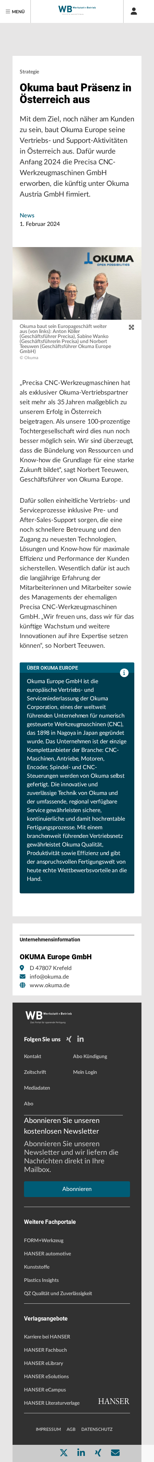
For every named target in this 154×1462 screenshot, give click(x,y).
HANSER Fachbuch (45, 1350)
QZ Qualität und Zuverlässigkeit (58, 1293)
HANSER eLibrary (43, 1363)
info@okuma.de (49, 977)
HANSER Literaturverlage (52, 1403)
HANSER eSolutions (46, 1376)
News (27, 215)
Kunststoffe (36, 1267)
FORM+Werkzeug (43, 1240)
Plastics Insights (41, 1280)
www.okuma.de (49, 985)
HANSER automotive (47, 1253)
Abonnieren (77, 1189)
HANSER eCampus (45, 1390)
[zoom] (131, 327)
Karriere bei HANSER (47, 1337)
